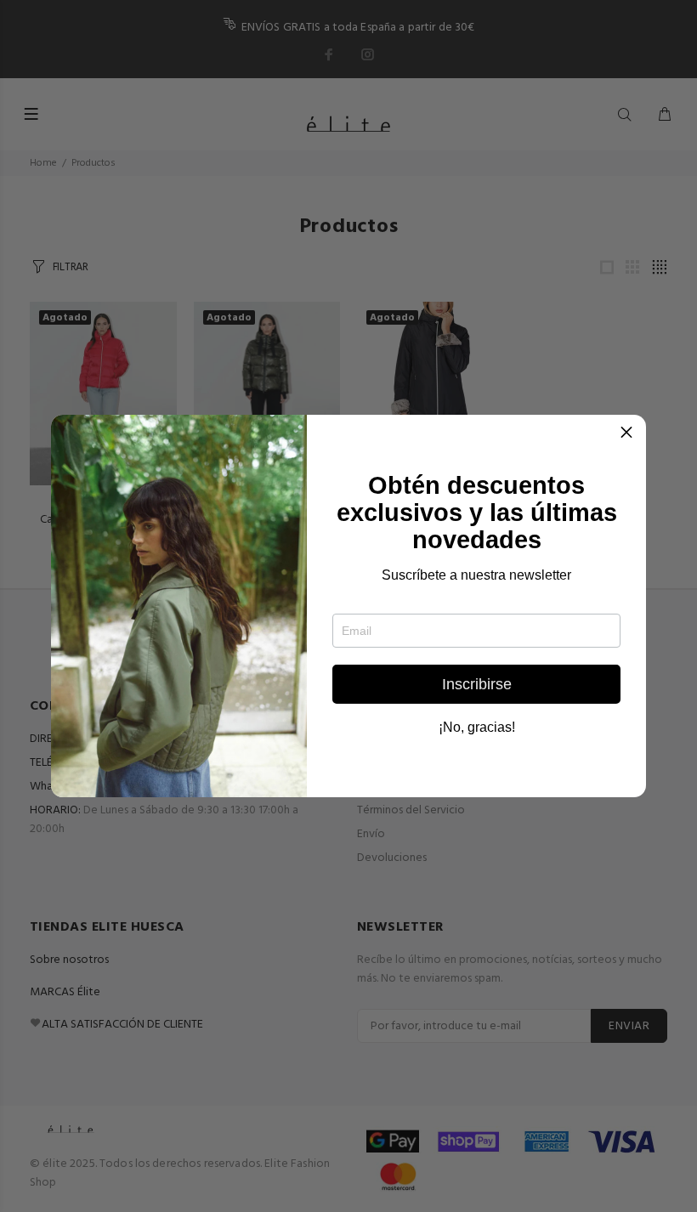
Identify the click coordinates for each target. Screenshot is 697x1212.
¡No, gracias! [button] (477, 727)
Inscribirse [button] (477, 684)
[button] (626, 434)
